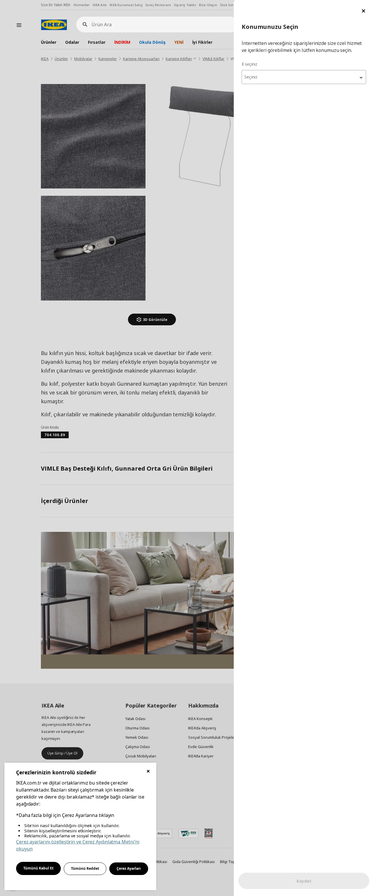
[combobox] (304, 77)
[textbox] (304, 77)
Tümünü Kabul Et (38, 868)
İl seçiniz (249, 64)
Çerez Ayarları (129, 868)
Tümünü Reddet (85, 868)
